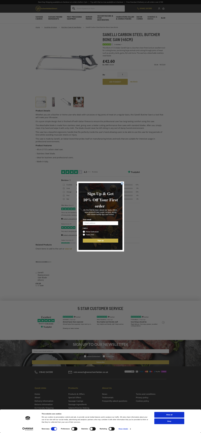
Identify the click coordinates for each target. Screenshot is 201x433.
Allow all (169, 415)
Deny (169, 421)
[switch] (74, 429)
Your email (87, 219)
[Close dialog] (122, 183)
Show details (123, 429)
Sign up (100, 240)
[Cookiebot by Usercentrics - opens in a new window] (28, 428)
